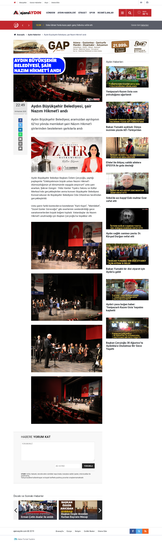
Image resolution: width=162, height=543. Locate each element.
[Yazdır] (20, 144)
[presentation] (22, 25)
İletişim (78, 531)
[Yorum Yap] (20, 148)
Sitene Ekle (55, 3)
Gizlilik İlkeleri (89, 531)
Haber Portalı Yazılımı (26, 539)
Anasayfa (20, 35)
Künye (69, 531)
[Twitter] (20, 125)
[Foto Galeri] (147, 2)
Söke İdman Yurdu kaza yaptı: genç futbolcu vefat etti (69, 23)
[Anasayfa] (14, 3)
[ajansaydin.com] (27, 12)
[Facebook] (20, 120)
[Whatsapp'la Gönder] (20, 134)
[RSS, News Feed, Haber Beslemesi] (145, 531)
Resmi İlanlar (106, 12)
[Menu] (122, 13)
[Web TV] (141, 2)
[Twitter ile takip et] (139, 531)
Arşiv (46, 3)
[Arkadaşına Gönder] (20, 139)
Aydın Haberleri (67, 12)
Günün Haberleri (35, 3)
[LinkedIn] (20, 130)
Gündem (50, 12)
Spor (92, 12)
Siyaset (82, 12)
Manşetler (23, 3)
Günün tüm (140, 25)
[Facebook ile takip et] (133, 531)
